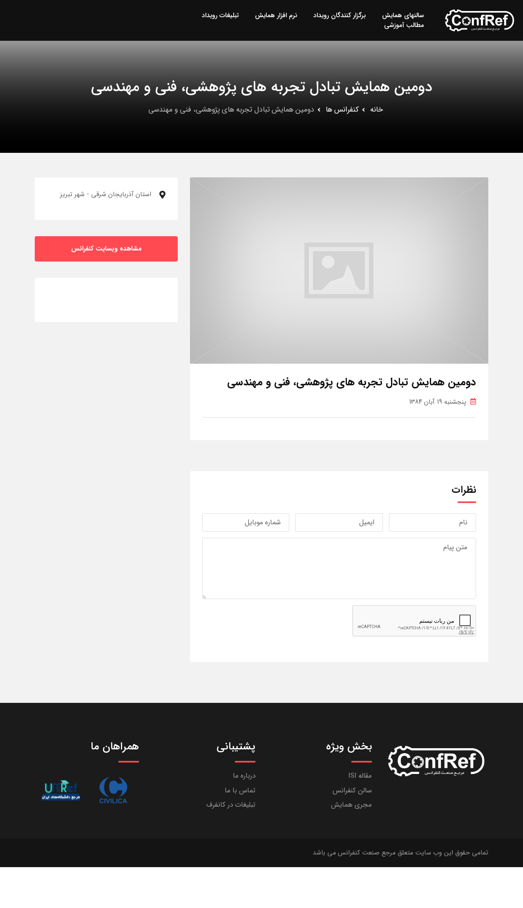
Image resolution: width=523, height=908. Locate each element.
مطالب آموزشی (404, 25)
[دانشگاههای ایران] (60, 790)
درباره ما (244, 775)
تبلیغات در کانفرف (230, 804)
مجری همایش (351, 804)
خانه (376, 109)
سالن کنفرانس (352, 790)
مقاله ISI (360, 775)
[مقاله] (113, 790)
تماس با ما (240, 790)
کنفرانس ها (342, 109)
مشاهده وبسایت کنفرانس (106, 249)
